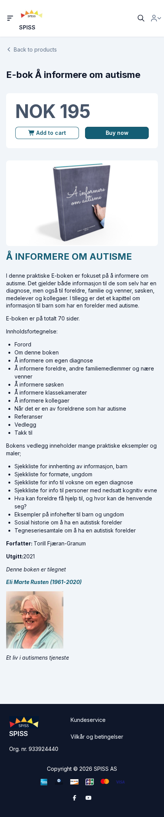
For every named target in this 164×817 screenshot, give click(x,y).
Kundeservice (88, 720)
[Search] (141, 18)
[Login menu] (156, 18)
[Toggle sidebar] (10, 18)
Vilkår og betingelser (97, 736)
